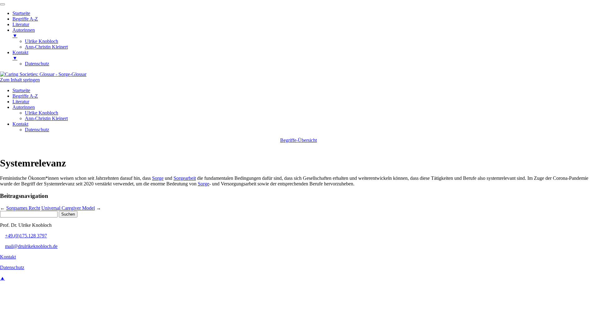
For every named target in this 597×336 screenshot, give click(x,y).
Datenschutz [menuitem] (37, 63)
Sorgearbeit (185, 178)
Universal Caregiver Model (68, 208)
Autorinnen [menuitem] (23, 32)
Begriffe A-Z (25, 96)
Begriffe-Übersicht (298, 140)
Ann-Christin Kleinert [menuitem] (46, 46)
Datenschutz (37, 129)
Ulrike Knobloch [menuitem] (41, 41)
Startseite (21, 90)
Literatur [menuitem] (20, 24)
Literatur (20, 101)
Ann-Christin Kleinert (46, 118)
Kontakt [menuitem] (20, 55)
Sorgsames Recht (23, 208)
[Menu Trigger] (2, 4)
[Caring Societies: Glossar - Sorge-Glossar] (43, 74)
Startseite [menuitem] (21, 13)
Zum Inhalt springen (20, 79)
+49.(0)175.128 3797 (26, 235)
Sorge (158, 178)
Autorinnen (23, 107)
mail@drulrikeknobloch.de (31, 246)
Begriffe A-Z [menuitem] (25, 18)
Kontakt (20, 124)
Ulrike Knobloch (41, 112)
